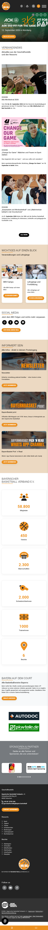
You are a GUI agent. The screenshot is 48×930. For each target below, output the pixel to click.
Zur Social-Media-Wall (11, 330)
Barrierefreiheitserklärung (9, 913)
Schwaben (7, 846)
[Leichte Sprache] (27, 6)
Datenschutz (39, 911)
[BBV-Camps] (12, 271)
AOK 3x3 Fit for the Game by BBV (24, 26)
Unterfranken (8, 852)
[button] (33, 14)
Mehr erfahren (8, 36)
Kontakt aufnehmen (10, 809)
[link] (24, 89)
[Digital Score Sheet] (12, 928)
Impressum (31, 911)
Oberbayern (7, 844)
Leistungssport (8, 832)
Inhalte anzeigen (9, 698)
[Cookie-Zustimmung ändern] (5, 921)
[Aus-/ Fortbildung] (36, 271)
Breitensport (7, 830)
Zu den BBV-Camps (11, 295)
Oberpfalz (7, 854)
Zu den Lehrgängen (35, 298)
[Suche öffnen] (33, 6)
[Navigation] (43, 6)
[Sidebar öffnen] (38, 6)
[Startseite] (10, 6)
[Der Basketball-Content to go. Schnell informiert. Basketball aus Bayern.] (24, 440)
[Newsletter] (24, 361)
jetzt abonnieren (9, 385)
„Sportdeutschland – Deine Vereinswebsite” (33, 916)
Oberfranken (7, 850)
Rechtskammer (8, 834)
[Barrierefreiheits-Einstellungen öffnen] (21, 6)
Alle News (24, 235)
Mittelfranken (8, 848)
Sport (5, 821)
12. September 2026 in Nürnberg (16, 30)
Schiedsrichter (8, 828)
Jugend (6, 823)
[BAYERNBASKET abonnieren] (24, 401)
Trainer (6, 825)
